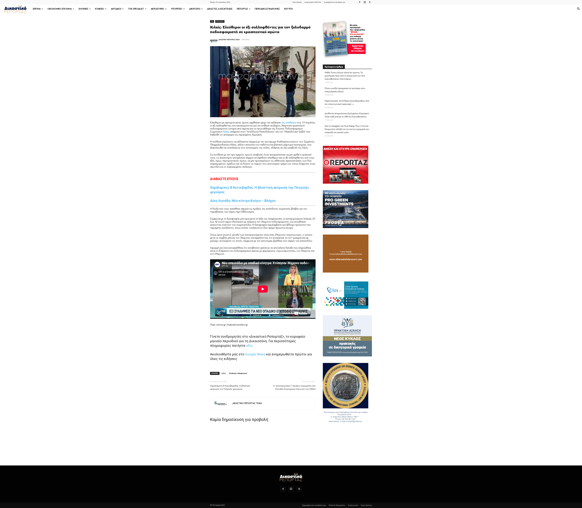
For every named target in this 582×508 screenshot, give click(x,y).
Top (212, 21)
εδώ (249, 345)
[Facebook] (359, 2)
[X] (369, 2)
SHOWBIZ (83, 9)
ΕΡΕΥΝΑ (37, 9)
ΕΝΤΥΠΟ (288, 9)
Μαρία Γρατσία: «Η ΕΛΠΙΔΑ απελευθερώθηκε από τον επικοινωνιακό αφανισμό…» (347, 102)
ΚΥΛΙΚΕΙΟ (99, 9)
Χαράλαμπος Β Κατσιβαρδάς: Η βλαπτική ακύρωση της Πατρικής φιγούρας (230, 387)
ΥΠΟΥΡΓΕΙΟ (176, 9)
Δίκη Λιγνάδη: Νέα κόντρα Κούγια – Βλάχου (243, 201)
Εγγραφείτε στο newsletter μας (334, 2)
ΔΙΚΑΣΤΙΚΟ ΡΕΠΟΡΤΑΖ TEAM (229, 39)
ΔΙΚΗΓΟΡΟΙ (194, 9)
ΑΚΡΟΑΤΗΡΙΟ (157, 9)
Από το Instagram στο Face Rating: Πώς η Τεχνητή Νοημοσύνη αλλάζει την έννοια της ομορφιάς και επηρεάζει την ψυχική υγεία (347, 129)
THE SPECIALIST (136, 9)
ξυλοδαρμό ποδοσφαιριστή (238, 373)
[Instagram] (364, 2)
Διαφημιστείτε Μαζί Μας (312, 2)
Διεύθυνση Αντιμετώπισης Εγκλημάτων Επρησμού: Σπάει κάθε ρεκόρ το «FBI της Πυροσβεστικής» (347, 115)
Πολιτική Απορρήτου (337, 505)
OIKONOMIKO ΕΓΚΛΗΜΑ (59, 9)
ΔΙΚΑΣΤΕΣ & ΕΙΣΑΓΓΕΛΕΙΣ (220, 9)
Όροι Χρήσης (366, 505)
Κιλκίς (223, 373)
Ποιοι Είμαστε (297, 2)
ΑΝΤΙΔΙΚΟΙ (116, 9)
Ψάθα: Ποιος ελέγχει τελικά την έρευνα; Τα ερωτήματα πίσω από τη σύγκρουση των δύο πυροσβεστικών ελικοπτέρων (345, 75)
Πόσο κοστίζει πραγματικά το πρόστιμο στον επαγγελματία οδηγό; (345, 90)
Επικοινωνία (353, 505)
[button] (578, 9)
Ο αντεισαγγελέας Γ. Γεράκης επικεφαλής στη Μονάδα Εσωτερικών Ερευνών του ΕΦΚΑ (294, 387)
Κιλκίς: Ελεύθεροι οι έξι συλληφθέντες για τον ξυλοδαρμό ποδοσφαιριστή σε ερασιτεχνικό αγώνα (260, 29)
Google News (255, 354)
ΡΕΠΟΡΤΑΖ (242, 9)
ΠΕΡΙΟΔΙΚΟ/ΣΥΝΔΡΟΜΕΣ (267, 9)
